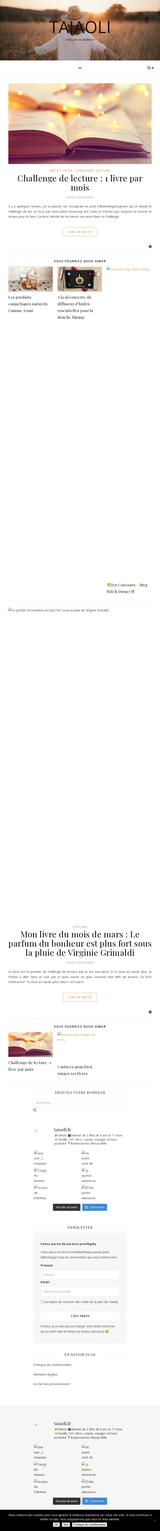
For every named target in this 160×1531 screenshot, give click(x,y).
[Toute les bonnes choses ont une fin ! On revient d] (41, 1175)
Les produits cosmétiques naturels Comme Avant (28, 304)
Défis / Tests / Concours (72, 170)
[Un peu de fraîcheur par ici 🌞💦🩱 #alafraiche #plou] (41, 1192)
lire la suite (80, 232)
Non (66, 1524)
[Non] (155, 1520)
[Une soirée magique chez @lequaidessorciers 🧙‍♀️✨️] (41, 1158)
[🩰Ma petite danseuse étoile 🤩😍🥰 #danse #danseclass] (89, 1192)
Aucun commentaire (80, 197)
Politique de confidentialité (52, 1365)
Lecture (103, 170)
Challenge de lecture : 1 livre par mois (80, 182)
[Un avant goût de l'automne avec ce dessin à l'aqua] (89, 1158)
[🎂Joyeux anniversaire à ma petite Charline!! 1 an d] (89, 1175)
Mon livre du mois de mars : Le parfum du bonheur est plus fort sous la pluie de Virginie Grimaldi (80, 943)
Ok (56, 1524)
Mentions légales (45, 1374)
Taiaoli (80, 26)
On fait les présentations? (51, 1384)
